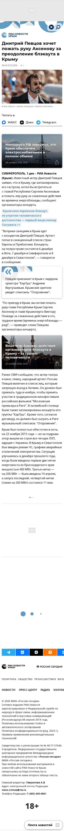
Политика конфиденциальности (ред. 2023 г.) (30, 731)
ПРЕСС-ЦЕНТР (28, 690)
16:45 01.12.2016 (9, 65)
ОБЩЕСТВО (25, 679)
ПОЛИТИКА (9, 679)
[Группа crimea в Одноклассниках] (50, 652)
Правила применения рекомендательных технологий (28, 737)
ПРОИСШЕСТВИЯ (45, 679)
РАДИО (45, 690)
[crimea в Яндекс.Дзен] (36, 652)
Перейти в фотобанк (44, 106)
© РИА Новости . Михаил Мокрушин (17, 106)
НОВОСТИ (8, 690)
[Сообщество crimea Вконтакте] (22, 652)
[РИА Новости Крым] (14, 35)
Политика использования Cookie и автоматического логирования (23, 725)
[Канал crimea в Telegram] (8, 652)
